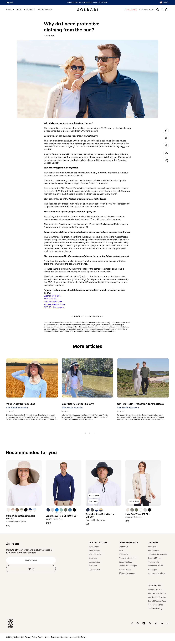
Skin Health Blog (155, 608)
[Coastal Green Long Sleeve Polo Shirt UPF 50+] (61, 510)
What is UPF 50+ (155, 590)
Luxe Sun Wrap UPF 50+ (137, 514)
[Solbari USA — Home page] (87, 9)
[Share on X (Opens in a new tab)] (166, 138)
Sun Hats (93, 558)
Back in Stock (95, 554)
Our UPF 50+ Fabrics (157, 593)
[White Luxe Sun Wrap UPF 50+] (140, 510)
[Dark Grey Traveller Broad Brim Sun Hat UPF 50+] (92, 510)
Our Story (152, 547)
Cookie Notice (44, 637)
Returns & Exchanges (128, 566)
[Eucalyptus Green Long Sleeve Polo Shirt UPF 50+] (65, 510)
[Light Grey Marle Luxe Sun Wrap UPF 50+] (145, 510)
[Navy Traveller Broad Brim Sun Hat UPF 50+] (88, 510)
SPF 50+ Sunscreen (54, 307)
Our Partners (153, 550)
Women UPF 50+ (52, 295)
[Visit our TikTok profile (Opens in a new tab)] (166, 623)
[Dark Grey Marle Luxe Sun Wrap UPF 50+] (132, 510)
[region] (24, 510)
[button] (11, 9)
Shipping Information (127, 558)
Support (9, 2)
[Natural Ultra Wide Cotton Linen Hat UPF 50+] (8, 510)
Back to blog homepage (89, 316)
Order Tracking (125, 562)
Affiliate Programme (127, 573)
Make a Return (125, 569)
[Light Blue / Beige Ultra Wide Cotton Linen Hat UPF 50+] (34, 510)
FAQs (121, 550)
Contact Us (123, 547)
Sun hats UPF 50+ (53, 301)
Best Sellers (94, 547)
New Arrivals (94, 550)
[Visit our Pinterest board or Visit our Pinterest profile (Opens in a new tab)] (148, 623)
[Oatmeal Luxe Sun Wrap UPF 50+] (127, 510)
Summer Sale (94, 569)
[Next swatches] (78, 510)
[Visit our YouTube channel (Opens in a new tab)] (160, 623)
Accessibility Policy (78, 637)
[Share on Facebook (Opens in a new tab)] (166, 133)
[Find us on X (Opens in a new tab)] (154, 623)
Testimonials (153, 562)
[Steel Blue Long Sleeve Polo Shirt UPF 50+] (70, 510)
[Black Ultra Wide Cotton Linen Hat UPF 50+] (26, 510)
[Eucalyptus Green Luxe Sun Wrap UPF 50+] (136, 510)
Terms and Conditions (60, 637)
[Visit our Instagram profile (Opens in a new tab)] (136, 623)
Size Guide (123, 554)
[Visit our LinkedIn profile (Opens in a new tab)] (142, 623)
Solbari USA (19, 637)
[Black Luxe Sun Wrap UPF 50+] (149, 510)
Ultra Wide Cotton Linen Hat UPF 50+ (20, 517)
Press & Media (154, 558)
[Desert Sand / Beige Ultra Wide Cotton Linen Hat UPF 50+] (12, 510)
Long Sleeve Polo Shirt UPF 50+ (62, 516)
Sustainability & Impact (157, 554)
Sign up (31, 569)
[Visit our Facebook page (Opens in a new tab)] (130, 623)
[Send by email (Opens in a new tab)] (166, 148)
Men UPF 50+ (51, 298)
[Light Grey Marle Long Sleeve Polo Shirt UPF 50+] (52, 510)
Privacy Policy (31, 637)
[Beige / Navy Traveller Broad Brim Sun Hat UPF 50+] (101, 510)
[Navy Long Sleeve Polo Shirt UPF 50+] (48, 510)
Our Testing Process (157, 597)
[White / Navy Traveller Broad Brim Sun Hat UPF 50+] (96, 510)
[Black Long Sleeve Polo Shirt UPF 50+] (74, 510)
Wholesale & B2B (155, 566)
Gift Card (93, 566)
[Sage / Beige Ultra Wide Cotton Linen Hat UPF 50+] (21, 510)
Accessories (94, 562)
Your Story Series (155, 605)
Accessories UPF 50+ (54, 304)
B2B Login (152, 569)
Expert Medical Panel (157, 601)
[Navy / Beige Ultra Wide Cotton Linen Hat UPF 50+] (30, 510)
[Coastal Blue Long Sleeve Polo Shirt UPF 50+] (57, 510)
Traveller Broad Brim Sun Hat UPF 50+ (100, 515)
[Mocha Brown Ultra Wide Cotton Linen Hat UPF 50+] (17, 510)
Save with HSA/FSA (156, 573)
